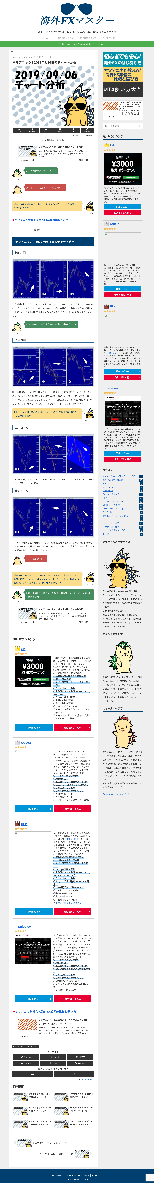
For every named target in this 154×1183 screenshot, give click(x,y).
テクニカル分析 (123, 527)
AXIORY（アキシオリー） (122, 505)
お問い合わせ (97, 1175)
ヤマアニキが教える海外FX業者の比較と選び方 (43, 220)
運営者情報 (56, 1175)
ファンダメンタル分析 (123, 530)
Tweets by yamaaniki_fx (115, 794)
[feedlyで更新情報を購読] (32, 1074)
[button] (140, 126)
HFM (24, 824)
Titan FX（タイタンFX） (122, 501)
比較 (122, 519)
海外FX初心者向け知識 (122, 480)
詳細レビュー (34, 727)
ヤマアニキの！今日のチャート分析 (26, 1046)
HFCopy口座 (72, 838)
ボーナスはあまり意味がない (69, 902)
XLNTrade (122, 512)
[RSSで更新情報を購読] (74, 1074)
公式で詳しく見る (72, 727)
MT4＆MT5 (122, 487)
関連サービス (122, 483)
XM (23, 649)
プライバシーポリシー (71, 1175)
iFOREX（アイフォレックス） (122, 516)
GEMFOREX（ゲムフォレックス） (122, 508)
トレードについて (122, 523)
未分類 (122, 534)
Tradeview (24, 926)
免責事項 (86, 1175)
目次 (34, 229)
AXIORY (26, 742)
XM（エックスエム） (122, 494)
